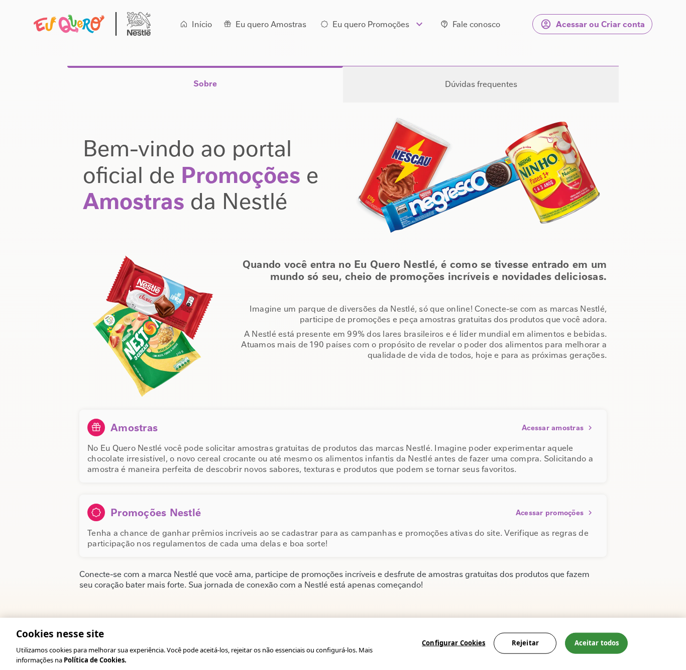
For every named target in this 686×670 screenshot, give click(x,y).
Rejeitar (525, 642)
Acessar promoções (550, 512)
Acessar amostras (553, 427)
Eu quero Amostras (271, 24)
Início (202, 24)
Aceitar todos (597, 642)
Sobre (205, 83)
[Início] (92, 24)
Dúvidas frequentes (481, 84)
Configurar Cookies (453, 642)
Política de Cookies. (95, 659)
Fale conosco (476, 24)
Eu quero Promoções (370, 24)
